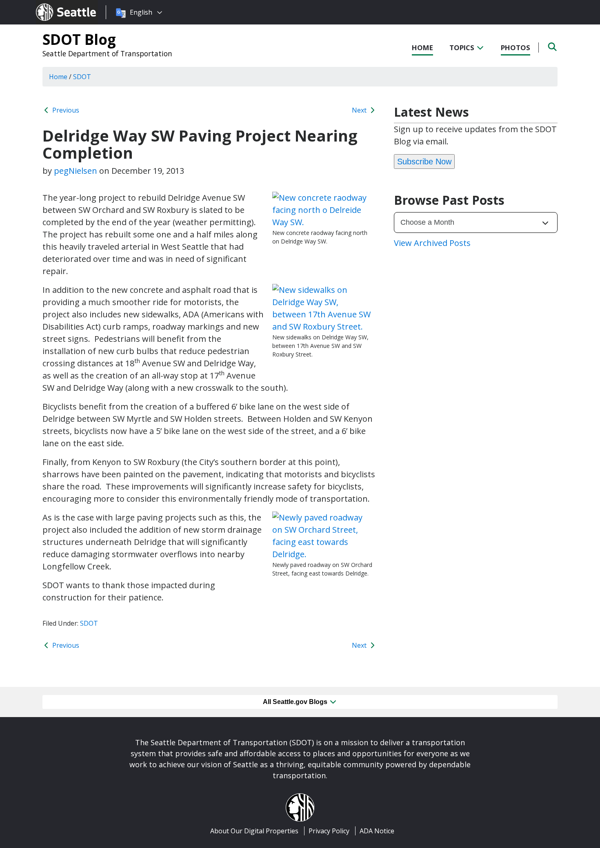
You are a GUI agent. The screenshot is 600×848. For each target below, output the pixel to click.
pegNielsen (75, 170)
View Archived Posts (432, 242)
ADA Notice (377, 830)
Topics (462, 47)
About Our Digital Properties (254, 830)
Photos (515, 47)
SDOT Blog (79, 39)
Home (422, 47)
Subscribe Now (424, 161)
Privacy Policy (329, 830)
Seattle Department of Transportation (107, 53)
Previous (65, 110)
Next (360, 110)
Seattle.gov (53, 4)
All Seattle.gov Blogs (296, 701)
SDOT (89, 623)
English (141, 12)
